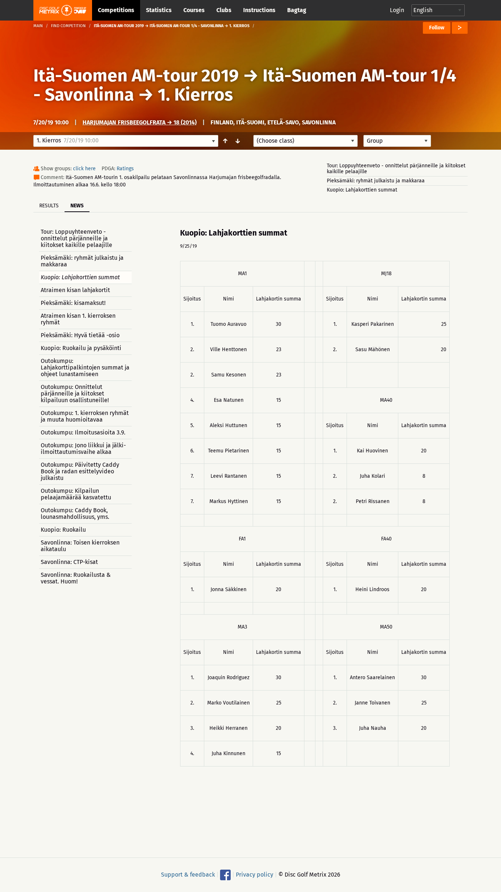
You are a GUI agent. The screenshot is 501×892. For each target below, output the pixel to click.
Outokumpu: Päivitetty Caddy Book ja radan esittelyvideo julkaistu (80, 471)
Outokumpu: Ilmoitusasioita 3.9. (83, 432)
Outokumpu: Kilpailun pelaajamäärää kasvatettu (76, 494)
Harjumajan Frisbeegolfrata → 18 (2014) (140, 122)
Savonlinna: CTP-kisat (69, 561)
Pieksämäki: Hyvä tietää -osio (80, 335)
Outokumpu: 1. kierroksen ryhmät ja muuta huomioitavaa (85, 416)
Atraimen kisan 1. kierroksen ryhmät (78, 319)
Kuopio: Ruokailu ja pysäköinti (81, 348)
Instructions (259, 10)
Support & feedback (188, 874)
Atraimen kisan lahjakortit (75, 290)
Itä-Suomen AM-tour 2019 (136, 75)
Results (49, 206)
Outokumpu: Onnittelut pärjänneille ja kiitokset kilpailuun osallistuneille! (75, 393)
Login (397, 10)
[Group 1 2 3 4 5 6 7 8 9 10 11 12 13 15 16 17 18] (397, 141)
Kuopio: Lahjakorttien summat (362, 190)
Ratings (125, 168)
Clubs (223, 10)
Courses (194, 10)
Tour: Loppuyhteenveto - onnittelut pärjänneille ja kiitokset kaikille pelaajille (396, 169)
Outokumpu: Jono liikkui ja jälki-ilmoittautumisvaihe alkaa (83, 448)
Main (38, 25)
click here (84, 168)
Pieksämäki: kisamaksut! (73, 302)
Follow (436, 28)
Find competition (68, 25)
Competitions (116, 10)
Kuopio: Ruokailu (63, 529)
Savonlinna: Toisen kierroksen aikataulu (80, 546)
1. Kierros (195, 94)
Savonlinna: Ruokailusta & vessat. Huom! (76, 578)
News (77, 206)
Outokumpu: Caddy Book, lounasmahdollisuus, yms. (75, 513)
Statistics (159, 10)
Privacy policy (254, 874)
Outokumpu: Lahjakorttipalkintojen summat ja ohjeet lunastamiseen (85, 367)
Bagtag (296, 10)
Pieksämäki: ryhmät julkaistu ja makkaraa (376, 181)
